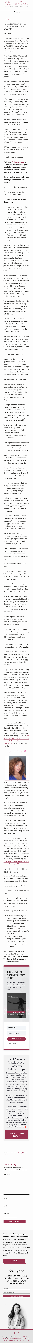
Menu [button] (18, 12)
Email (6, 1206)
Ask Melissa (14, 1153)
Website (6, 1213)
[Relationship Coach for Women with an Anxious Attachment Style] (16, 4)
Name (6, 1198)
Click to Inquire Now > (16, 1134)
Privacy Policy (26, 1338)
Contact (27, 1340)
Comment (7, 1174)
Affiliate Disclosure (9, 1340)
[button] (16, 1006)
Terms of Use (20, 1340)
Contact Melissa (13, 1261)
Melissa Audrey (18, 162)
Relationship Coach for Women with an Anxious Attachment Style (16, 1337)
